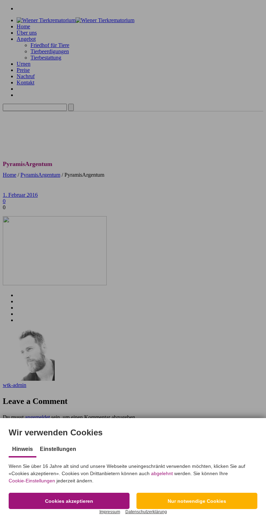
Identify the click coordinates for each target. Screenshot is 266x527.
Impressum (109, 511)
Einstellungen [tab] (58, 449)
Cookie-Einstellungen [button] (32, 480)
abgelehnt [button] (162, 473)
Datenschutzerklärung (146, 511)
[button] (69, 501)
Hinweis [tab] (22, 449)
